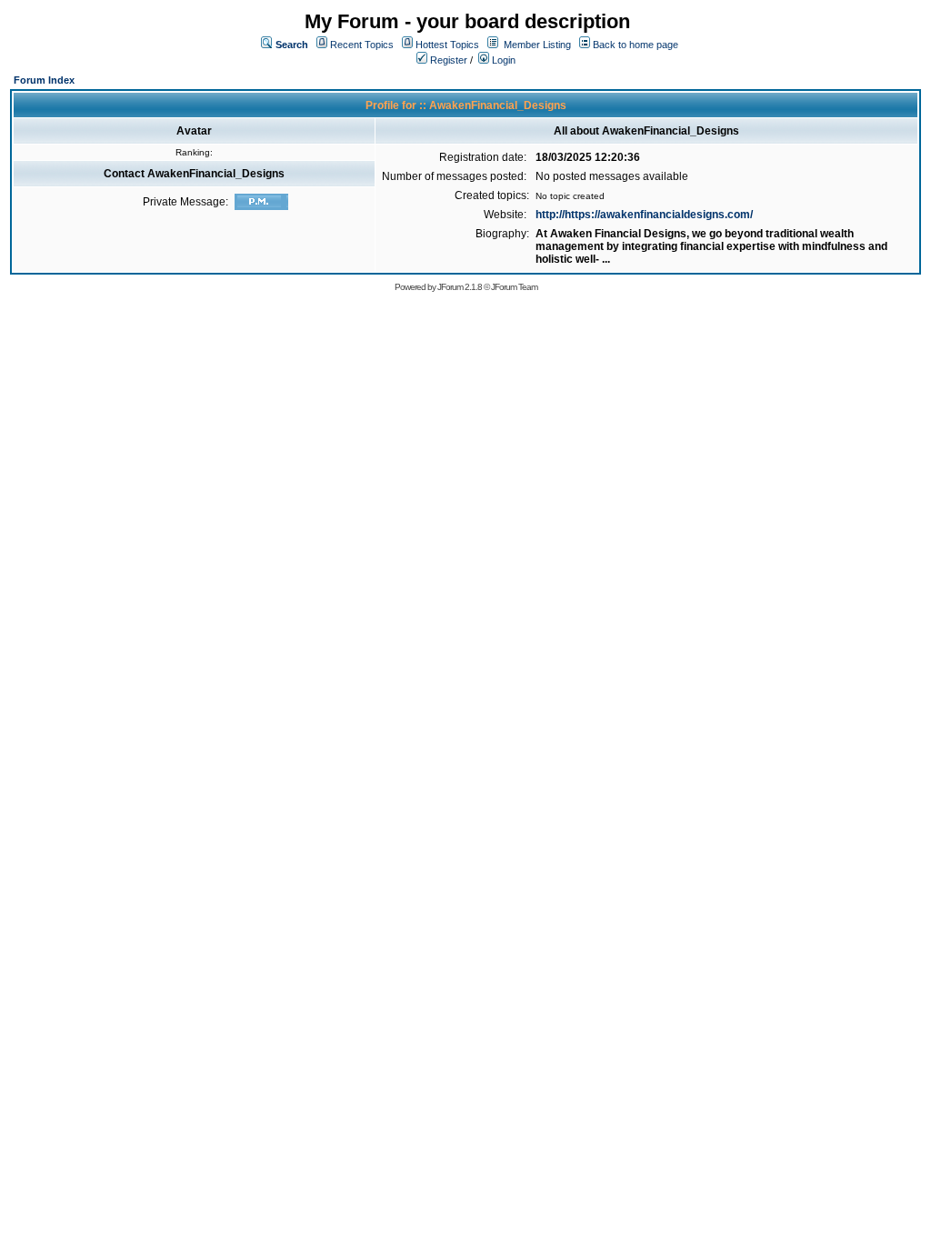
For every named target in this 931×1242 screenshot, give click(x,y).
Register (447, 60)
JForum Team (514, 287)
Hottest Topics (447, 44)
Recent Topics (362, 44)
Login (502, 60)
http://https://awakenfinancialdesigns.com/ (644, 214)
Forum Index (44, 80)
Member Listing (537, 44)
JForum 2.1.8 (459, 287)
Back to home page (635, 44)
